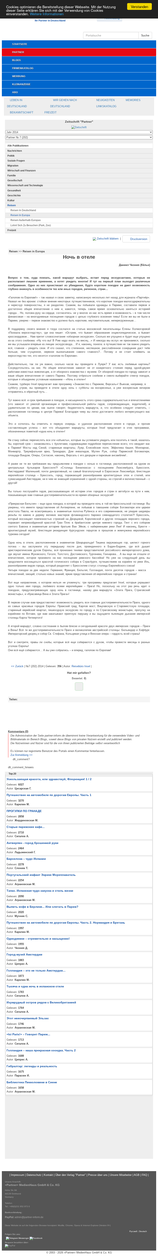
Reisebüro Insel (81, 666)
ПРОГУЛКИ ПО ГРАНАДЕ (24, 811)
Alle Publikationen (17, 145)
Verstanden (139, 6)
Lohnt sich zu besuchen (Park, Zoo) (30, 225)
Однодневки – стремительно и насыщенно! (38, 938)
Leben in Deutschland (17, 103)
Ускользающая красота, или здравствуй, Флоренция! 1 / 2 (49, 779)
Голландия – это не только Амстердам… (36, 970)
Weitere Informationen (47, 13)
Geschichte (14, 195)
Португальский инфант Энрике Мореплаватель (41, 874)
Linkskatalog (105, 106)
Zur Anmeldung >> (21, 754)
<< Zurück (17, 666)
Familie (11, 175)
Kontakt (48, 1174)
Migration (12, 165)
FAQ (144, 1174)
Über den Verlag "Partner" (70, 1174)
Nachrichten (14, 150)
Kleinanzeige (21, 84)
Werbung (18, 76)
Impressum (17, 1174)
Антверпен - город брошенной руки (32, 843)
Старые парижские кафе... (26, 826)
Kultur (11, 200)
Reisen (11, 205)
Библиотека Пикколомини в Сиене (32, 1082)
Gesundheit (14, 190)
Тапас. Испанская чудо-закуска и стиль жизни (40, 890)
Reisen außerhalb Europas (25, 220)
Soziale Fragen (16, 160)
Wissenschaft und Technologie (25, 185)
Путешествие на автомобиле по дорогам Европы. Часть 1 (49, 795)
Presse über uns (98, 1174)
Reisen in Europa (20, 215)
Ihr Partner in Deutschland (50, 20)
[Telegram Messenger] (17, 1238)
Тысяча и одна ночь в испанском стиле (35, 986)
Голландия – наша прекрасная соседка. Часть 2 (41, 1050)
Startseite (19, 44)
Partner (18, 52)
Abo (15, 92)
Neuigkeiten (105, 100)
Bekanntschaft (21, 112)
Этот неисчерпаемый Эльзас (28, 1018)
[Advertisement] (79, 715)
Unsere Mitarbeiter (121, 1174)
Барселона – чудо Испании (26, 858)
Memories (133, 100)
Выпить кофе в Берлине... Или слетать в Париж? (42, 906)
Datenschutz (34, 1174)
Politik (11, 155)
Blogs (16, 60)
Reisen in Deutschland (23, 210)
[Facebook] (36, 1238)
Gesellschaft (14, 180)
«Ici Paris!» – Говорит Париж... (28, 1034)
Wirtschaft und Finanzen (21, 170)
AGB (136, 1174)
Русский (133, 1231)
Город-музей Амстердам (24, 954)
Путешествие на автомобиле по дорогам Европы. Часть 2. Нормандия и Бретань (66, 922)
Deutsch (143, 1231)
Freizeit (50, 112)
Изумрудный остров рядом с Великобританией (41, 1002)
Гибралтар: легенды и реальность (32, 1066)
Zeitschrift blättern (107, 238)
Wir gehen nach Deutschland (63, 103)
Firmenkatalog (22, 68)
